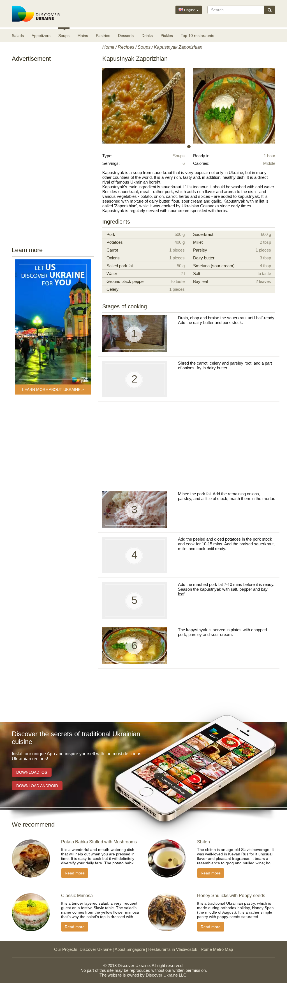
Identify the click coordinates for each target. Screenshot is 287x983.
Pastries (103, 35)
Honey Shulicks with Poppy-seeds (231, 895)
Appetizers (41, 35)
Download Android (37, 785)
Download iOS (31, 772)
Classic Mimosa (77, 895)
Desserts (126, 35)
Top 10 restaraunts (197, 35)
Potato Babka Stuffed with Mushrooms (99, 841)
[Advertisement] (55, 154)
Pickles (167, 35)
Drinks (147, 35)
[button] (115, 106)
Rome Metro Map (217, 949)
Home (108, 47)
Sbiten (203, 841)
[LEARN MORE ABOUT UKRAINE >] (53, 321)
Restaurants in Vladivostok (172, 949)
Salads (18, 35)
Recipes (126, 47)
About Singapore (130, 949)
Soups (64, 35)
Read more (75, 873)
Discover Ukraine (96, 949)
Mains (82, 35)
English (189, 10)
